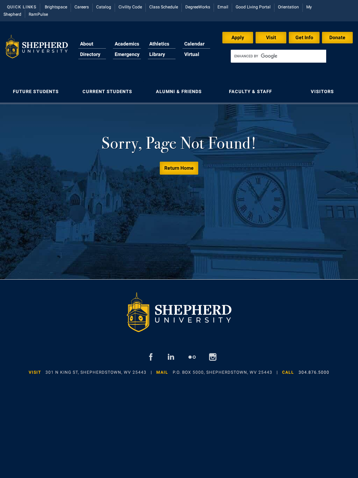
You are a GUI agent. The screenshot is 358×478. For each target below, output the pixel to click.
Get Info (304, 37)
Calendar (194, 44)
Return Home (179, 168)
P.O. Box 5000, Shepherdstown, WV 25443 (222, 372)
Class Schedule (163, 7)
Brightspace (56, 7)
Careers (81, 7)
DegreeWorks (197, 7)
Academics (127, 44)
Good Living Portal (253, 7)
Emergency (127, 54)
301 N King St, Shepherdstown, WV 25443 (95, 372)
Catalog (103, 7)
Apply (237, 37)
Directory (90, 54)
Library (157, 54)
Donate (337, 37)
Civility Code (130, 7)
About (86, 44)
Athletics (159, 44)
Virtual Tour (191, 58)
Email (222, 7)
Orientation (288, 7)
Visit (271, 37)
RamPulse (38, 14)
